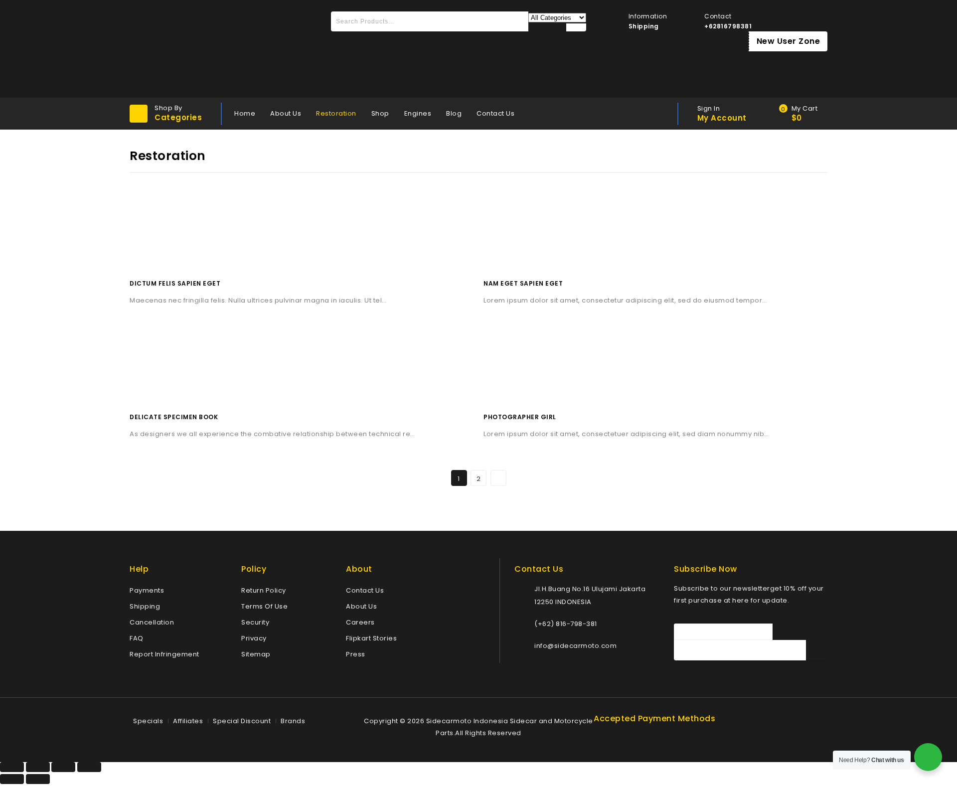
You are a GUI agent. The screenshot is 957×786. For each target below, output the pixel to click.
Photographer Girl (519, 417)
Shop (380, 113)
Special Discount (242, 721)
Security (255, 622)
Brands (293, 721)
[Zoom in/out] (89, 767)
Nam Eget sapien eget (523, 283)
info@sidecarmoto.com (575, 645)
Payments (147, 590)
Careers (360, 622)
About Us (285, 113)
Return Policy (263, 590)
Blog (454, 113)
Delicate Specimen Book (174, 417)
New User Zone (788, 41)
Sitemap (256, 654)
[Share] (38, 767)
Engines (418, 113)
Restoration (336, 113)
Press (355, 654)
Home (244, 113)
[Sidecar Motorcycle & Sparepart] (204, 48)
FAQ (137, 638)
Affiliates (188, 721)
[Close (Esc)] (12, 767)
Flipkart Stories (371, 638)
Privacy (254, 638)
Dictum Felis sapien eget (175, 283)
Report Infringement (164, 654)
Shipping (145, 606)
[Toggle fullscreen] (63, 767)
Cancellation (152, 622)
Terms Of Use (264, 606)
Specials (148, 721)
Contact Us (495, 113)
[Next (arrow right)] (38, 779)
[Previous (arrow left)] (12, 779)
